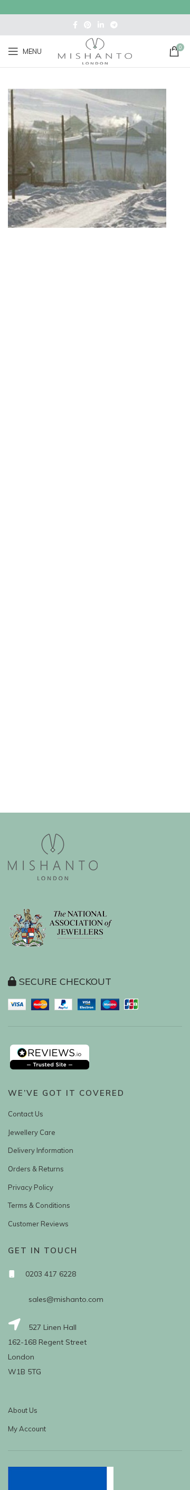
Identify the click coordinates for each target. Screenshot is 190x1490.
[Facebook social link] (75, 25)
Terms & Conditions (39, 1205)
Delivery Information (40, 1150)
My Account (27, 1428)
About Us (22, 1410)
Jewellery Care (31, 1132)
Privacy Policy (30, 1187)
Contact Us (25, 1114)
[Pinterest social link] (87, 25)
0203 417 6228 (50, 1274)
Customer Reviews (38, 1223)
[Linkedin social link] (100, 25)
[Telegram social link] (114, 25)
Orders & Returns (36, 1169)
